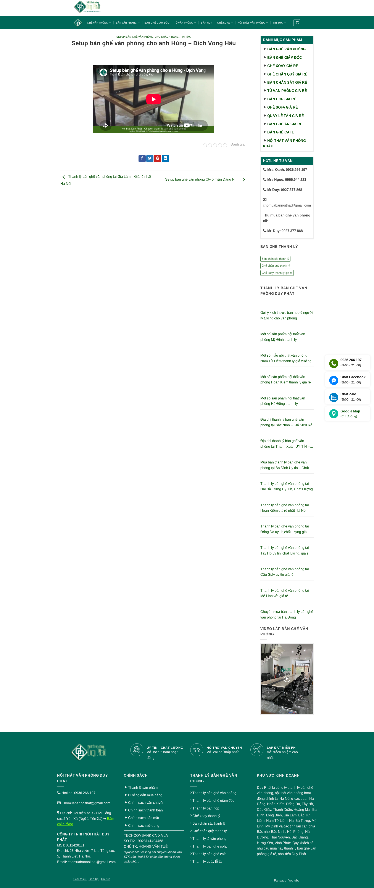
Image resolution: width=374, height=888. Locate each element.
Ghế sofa (223, 22)
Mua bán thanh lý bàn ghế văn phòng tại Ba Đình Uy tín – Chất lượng (284, 465)
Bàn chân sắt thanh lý (275, 258)
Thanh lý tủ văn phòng (209, 838)
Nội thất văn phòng (251, 22)
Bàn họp (206, 22)
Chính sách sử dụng (143, 825)
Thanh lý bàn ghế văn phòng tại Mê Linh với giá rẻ (284, 593)
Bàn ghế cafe (280, 132)
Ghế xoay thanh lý (206, 816)
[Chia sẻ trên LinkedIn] (165, 158)
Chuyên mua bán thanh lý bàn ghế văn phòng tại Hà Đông (286, 614)
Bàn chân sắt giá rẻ (287, 82)
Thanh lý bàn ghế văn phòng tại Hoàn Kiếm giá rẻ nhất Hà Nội (284, 508)
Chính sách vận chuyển (146, 803)
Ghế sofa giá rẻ (282, 107)
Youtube (294, 880)
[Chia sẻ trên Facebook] (142, 158)
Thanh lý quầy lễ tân (208, 861)
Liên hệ (94, 879)
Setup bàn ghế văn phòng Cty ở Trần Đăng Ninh (202, 179)
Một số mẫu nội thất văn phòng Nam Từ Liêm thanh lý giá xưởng (285, 358)
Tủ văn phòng (183, 22)
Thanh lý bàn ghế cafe (209, 854)
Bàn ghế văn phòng (286, 49)
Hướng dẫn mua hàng (145, 795)
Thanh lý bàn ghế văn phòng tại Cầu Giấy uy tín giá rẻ (284, 572)
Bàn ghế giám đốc (157, 22)
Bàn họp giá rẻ (281, 99)
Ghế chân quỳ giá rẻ (287, 74)
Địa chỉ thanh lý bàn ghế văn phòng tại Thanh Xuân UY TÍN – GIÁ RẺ (285, 444)
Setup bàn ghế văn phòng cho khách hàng (147, 36)
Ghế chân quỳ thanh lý (276, 265)
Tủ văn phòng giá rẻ (287, 91)
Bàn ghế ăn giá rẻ (284, 124)
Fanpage (280, 880)
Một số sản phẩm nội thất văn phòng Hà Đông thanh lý (282, 401)
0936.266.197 (84, 793)
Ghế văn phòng (97, 22)
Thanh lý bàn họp (205, 808)
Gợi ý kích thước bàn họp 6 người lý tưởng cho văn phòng (286, 315)
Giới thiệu (80, 879)
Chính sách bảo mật (143, 818)
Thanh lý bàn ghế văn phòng (214, 793)
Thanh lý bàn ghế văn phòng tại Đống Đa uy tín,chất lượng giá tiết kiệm (286, 529)
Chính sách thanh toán (145, 810)
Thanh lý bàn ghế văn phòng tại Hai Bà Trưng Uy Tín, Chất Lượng (286, 486)
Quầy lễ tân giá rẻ (285, 116)
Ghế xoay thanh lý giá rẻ (277, 272)
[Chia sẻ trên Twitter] (149, 158)
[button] (296, 22)
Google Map (350, 413)
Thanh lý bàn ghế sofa (209, 846)
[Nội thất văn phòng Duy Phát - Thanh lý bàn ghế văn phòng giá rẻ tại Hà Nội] (95, 8)
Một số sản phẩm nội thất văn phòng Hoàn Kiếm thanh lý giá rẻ (285, 379)
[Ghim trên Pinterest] (157, 158)
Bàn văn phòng (126, 22)
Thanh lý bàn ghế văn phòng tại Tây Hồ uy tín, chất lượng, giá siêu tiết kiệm (286, 551)
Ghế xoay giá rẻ (282, 66)
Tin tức (278, 22)
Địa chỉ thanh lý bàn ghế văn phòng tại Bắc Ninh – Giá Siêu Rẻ (286, 422)
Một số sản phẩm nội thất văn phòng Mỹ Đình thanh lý (282, 336)
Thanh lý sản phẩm (143, 787)
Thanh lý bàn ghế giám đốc (213, 800)
